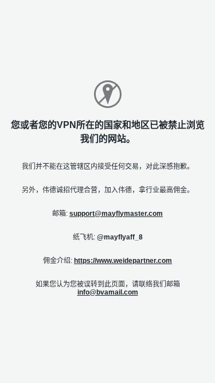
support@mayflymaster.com (116, 214)
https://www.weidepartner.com (123, 261)
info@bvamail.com (107, 292)
